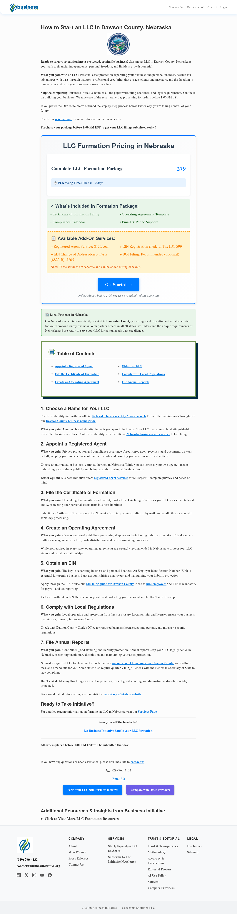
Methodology (157, 852)
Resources (193, 7)
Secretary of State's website (122, 694)
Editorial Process (159, 869)
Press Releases (79, 858)
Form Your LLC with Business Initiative (92, 790)
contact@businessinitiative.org (37, 865)
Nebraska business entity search (148, 434)
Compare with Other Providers (150, 790)
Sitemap (192, 852)
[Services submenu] (181, 7)
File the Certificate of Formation (77, 374)
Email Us (118, 778)
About (73, 846)
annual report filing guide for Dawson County (143, 663)
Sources (153, 881)
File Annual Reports (135, 382)
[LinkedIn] (19, 875)
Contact (212, 7)
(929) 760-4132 (27, 859)
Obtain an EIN (132, 366)
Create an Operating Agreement (77, 382)
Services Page (147, 711)
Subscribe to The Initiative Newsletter (122, 859)
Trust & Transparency (163, 846)
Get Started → (118, 284)
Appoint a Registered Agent (74, 366)
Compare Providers (161, 887)
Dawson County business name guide (71, 420)
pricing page (63, 119)
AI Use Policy (157, 875)
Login (223, 7)
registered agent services (111, 477)
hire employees (156, 583)
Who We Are (77, 852)
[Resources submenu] (202, 7)
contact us (137, 761)
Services (174, 7)
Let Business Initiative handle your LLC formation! (118, 730)
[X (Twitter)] (26, 875)
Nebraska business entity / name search (119, 416)
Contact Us (76, 864)
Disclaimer (194, 846)
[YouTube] (42, 875)
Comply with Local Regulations (143, 374)
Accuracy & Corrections (156, 860)
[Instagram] (34, 875)
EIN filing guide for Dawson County (110, 583)
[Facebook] (50, 875)
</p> (112, 818)
